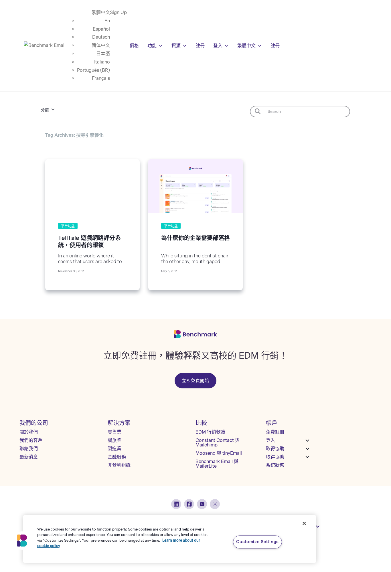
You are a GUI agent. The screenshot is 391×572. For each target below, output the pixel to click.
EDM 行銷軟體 (210, 432)
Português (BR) (93, 70)
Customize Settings (257, 541)
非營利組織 (119, 465)
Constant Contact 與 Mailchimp (218, 443)
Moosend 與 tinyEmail (219, 453)
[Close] (304, 523)
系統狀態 (275, 465)
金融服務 (117, 457)
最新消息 (28, 457)
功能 (152, 45)
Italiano (102, 62)
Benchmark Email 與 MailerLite (217, 464)
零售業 (114, 432)
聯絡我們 (28, 448)
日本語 (103, 53)
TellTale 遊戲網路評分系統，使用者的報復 (89, 242)
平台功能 (68, 226)
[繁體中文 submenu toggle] (317, 527)
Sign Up (118, 12)
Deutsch (101, 37)
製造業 (114, 448)
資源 (176, 45)
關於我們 (28, 432)
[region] (169, 539)
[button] (22, 540)
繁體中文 (101, 12)
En (107, 20)
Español (101, 29)
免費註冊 (275, 432)
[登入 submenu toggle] (307, 440)
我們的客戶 (30, 440)
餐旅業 (114, 440)
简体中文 (101, 45)
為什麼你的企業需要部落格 (195, 238)
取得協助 (275, 448)
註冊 (200, 45)
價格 (134, 45)
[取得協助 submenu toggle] (307, 449)
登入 (217, 45)
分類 (45, 110)
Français (101, 78)
